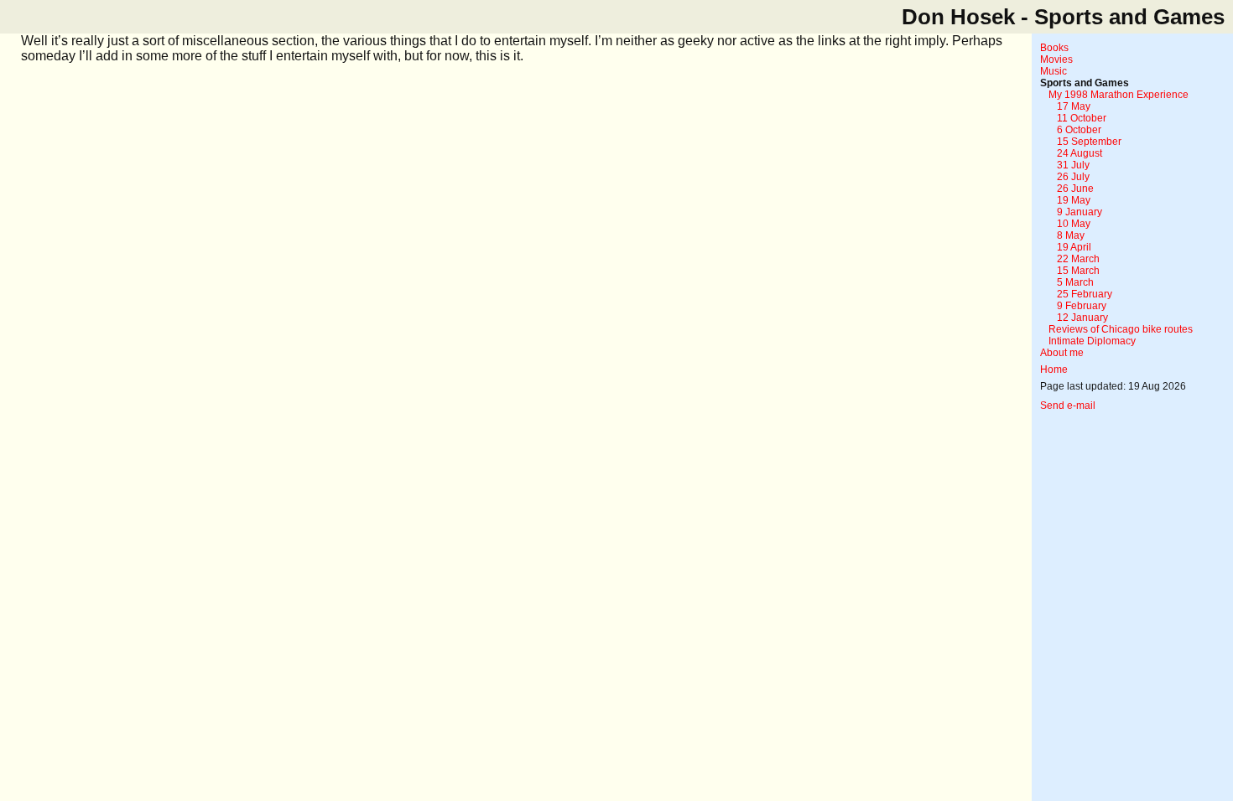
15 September (1089, 141)
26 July (1073, 177)
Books (1054, 48)
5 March (1075, 282)
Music (1053, 71)
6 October (1079, 130)
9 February (1081, 306)
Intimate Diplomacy (1092, 341)
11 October (1081, 118)
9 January (1079, 212)
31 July (1073, 165)
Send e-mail (1067, 405)
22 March (1078, 259)
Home (1054, 369)
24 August (1079, 153)
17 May (1073, 106)
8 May (1071, 235)
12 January (1082, 317)
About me (1062, 353)
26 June (1075, 188)
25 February (1084, 294)
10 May (1073, 224)
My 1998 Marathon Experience (1118, 95)
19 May (1073, 200)
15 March (1078, 270)
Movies (1056, 59)
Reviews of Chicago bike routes (1120, 329)
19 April (1074, 247)
